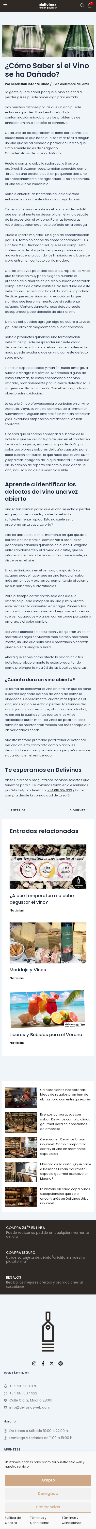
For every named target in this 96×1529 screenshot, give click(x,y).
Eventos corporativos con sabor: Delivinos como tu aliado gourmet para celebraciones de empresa (65, 1121)
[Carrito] (89, 5)
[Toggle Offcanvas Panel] (5, 5)
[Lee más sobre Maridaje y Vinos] (48, 942)
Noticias (17, 910)
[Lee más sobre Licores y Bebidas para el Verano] (48, 1009)
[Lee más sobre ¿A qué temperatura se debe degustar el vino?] (48, 866)
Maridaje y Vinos (28, 970)
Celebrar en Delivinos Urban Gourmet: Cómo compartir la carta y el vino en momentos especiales (63, 1146)
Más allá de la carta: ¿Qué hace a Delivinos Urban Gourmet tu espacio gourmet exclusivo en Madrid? (65, 1171)
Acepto (48, 1480)
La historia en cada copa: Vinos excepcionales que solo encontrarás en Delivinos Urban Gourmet (65, 1196)
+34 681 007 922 (59, 790)
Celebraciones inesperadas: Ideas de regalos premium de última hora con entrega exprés (65, 1095)
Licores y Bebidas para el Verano (46, 1034)
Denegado (48, 1493)
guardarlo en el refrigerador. (30, 755)
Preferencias (48, 1506)
